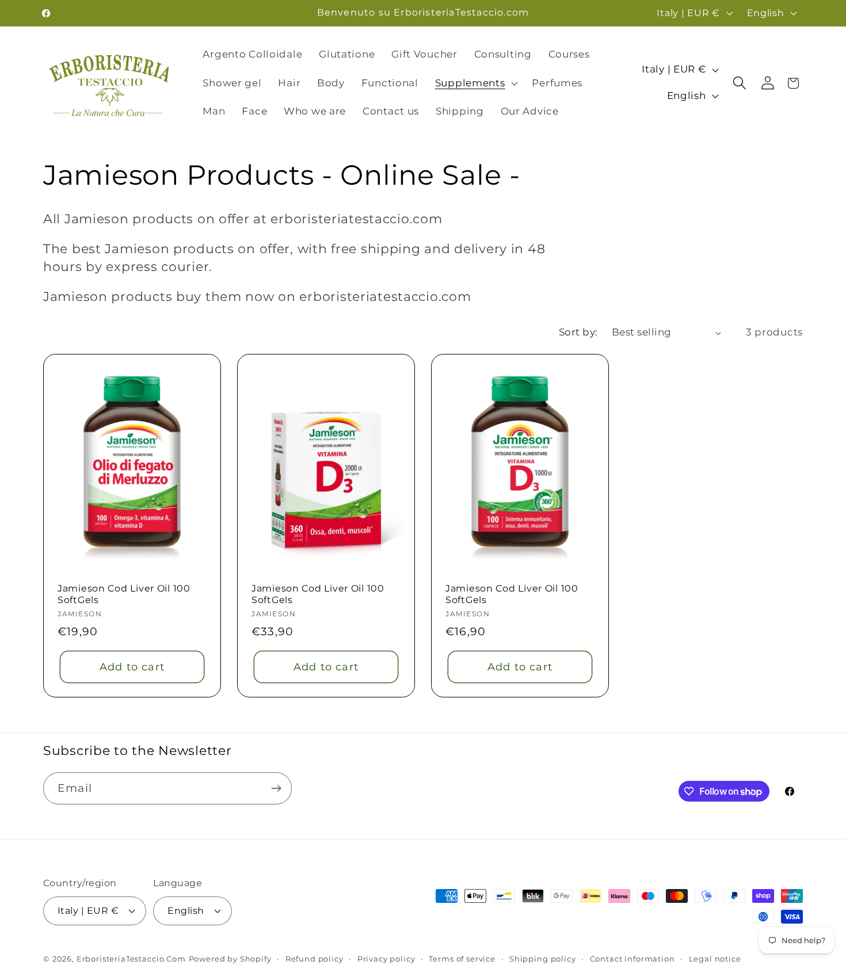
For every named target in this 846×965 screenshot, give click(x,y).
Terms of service (462, 958)
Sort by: (578, 332)
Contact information (632, 958)
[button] (475, 82)
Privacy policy (386, 958)
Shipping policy (542, 958)
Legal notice (715, 958)
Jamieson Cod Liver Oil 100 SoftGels (124, 594)
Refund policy (314, 958)
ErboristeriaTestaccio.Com (131, 958)
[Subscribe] (276, 788)
